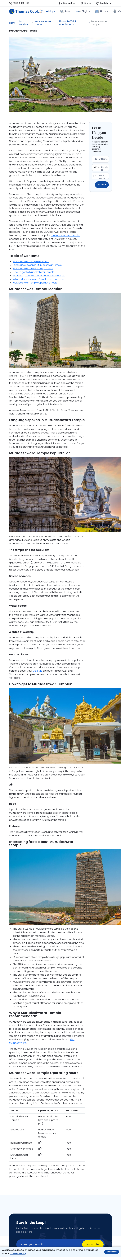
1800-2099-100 (21, 3)
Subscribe (92, 1244)
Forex (68, 11)
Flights (86, 11)
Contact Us (69, 3)
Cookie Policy (18, 1253)
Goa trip (37, 670)
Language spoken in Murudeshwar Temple (37, 265)
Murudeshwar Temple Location (31, 261)
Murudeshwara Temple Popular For (33, 268)
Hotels (104, 11)
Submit (102, 184)
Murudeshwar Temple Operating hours (35, 282)
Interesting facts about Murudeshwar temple (39, 275)
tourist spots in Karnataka (65, 235)
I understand (111, 1252)
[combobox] (96, 167)
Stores (87, 3)
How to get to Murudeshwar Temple (33, 272)
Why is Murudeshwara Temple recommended (39, 279)
